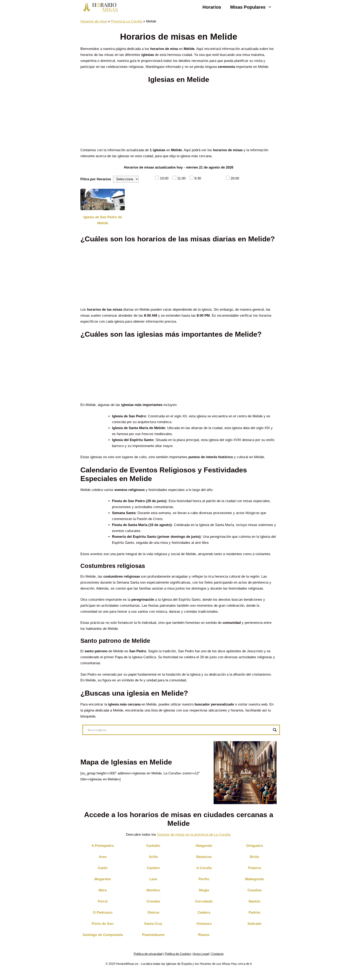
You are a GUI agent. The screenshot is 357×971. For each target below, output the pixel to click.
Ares (102, 857)
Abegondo (203, 846)
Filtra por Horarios (95, 179)
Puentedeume (153, 935)
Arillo (153, 857)
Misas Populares (247, 7)
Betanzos (204, 857)
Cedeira (204, 912)
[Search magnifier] (275, 730)
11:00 (181, 178)
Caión (102, 868)
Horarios (211, 7)
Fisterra (254, 868)
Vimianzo (204, 924)
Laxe (153, 879)
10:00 (164, 178)
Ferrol (103, 901)
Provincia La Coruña (126, 21)
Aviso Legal (201, 954)
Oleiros (153, 912)
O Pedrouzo (102, 912)
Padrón (254, 912)
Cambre (153, 868)
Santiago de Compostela (103, 935)
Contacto (217, 954)
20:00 (235, 178)
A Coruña (204, 868)
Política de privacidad (148, 954)
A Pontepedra (103, 846)
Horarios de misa (93, 21)
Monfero (153, 890)
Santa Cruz (153, 924)
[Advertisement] (178, 117)
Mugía (204, 890)
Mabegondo (254, 879)
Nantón (254, 901)
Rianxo (203, 935)
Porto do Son (102, 924)
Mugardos (102, 879)
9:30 (197, 178)
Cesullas (255, 890)
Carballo (153, 846)
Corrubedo (204, 901)
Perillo (204, 879)
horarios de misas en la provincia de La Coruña (193, 834)
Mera (103, 890)
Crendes (153, 901)
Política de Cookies (178, 954)
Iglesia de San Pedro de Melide (102, 220)
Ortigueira (254, 846)
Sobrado (254, 924)
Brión (254, 857)
